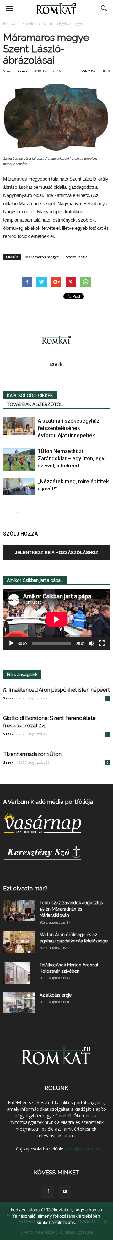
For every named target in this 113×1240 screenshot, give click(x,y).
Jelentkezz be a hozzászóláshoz (56, 552)
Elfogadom (56, 1230)
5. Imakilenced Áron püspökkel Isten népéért (56, 690)
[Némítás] (92, 643)
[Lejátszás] (11, 643)
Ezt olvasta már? (25, 888)
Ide (50, 195)
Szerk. (23, 71)
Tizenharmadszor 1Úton (32, 754)
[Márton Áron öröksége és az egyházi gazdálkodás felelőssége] (19, 942)
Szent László (77, 256)
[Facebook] (48, 1191)
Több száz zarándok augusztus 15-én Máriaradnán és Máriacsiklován (71, 909)
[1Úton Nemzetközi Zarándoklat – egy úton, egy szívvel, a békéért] (19, 459)
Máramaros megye (42, 256)
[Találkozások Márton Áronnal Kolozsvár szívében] (16, 973)
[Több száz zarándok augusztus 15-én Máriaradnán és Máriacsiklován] (19, 910)
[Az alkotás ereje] (19, 1002)
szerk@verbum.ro (82, 1149)
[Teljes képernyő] (102, 643)
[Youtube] (65, 1191)
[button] (104, 8)
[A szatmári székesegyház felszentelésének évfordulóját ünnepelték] (19, 426)
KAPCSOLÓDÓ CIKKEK (30, 395)
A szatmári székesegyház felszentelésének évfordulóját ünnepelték (69, 428)
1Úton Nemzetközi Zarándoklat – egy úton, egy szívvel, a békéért (71, 458)
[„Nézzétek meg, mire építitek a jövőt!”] (19, 486)
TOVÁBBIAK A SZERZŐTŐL (35, 404)
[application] (56, 619)
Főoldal (9, 23)
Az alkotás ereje (56, 995)
